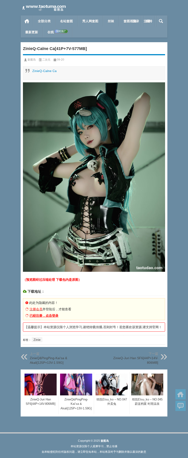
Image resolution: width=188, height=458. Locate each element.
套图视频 (130, 21)
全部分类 (44, 21)
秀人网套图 (90, 21)
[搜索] (161, 21)
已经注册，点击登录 (44, 315)
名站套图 (66, 21)
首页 (27, 21)
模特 (149, 21)
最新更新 (31, 32)
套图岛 (32, 59)
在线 (56, 32)
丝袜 (111, 21)
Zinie (37, 339)
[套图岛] (43, 6)
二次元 (46, 59)
